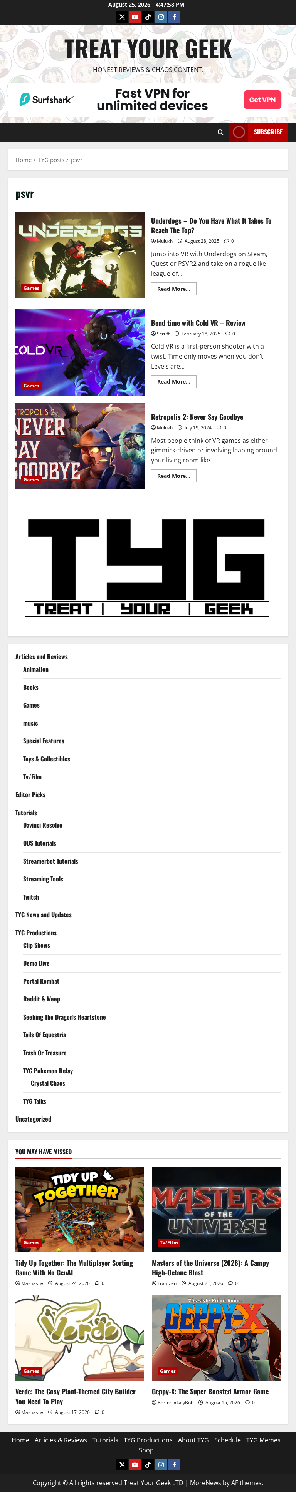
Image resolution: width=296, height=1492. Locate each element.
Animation (36, 669)
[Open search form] (221, 132)
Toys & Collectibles (46, 758)
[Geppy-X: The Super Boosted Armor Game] (216, 1338)
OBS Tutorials (39, 843)
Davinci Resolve (42, 824)
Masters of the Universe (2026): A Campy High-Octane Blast (210, 1267)
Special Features (43, 740)
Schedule (227, 1440)
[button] (16, 132)
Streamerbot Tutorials (50, 861)
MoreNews (205, 1483)
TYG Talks (34, 1101)
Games (32, 288)
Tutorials (26, 812)
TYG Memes (263, 1440)
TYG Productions (36, 932)
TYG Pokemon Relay (48, 1070)
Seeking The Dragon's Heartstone (64, 1016)
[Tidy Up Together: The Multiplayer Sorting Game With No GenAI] (79, 1209)
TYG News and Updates (43, 914)
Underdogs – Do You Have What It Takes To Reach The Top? (80, 255)
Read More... (177, 290)
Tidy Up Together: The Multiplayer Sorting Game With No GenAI (74, 1267)
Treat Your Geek (148, 47)
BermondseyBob (175, 1402)
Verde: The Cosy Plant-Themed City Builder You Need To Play (75, 1396)
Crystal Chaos (48, 1083)
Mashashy (32, 1283)
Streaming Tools (43, 878)
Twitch (31, 896)
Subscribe (268, 131)
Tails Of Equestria (44, 1034)
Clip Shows (36, 945)
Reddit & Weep (41, 998)
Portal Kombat (41, 981)
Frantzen (167, 1283)
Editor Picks (30, 794)
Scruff (163, 333)
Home (20, 1440)
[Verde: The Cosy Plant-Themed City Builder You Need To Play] (79, 1338)
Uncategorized (33, 1118)
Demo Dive (36, 963)
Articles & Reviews (61, 1440)
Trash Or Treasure (45, 1052)
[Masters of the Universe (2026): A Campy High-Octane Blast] (216, 1209)
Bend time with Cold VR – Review (80, 352)
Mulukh (165, 241)
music (30, 723)
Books (31, 687)
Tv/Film (32, 776)
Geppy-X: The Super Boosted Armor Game (210, 1391)
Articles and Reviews (41, 656)
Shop (146, 1450)
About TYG (193, 1440)
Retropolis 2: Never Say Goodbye (80, 446)
